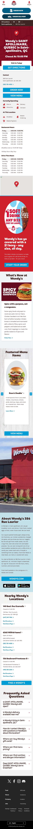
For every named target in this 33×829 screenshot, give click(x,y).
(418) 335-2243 (7, 670)
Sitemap (7, 808)
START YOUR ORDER (16, 265)
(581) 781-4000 (7, 643)
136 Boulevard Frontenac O (15, 658)
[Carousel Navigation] (16, 393)
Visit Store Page (8, 624)
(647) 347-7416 (7, 617)
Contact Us (23, 794)
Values (7, 795)
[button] (16, 184)
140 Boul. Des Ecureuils (13, 606)
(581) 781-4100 (7, 84)
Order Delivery (19, 17)
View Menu (16, 95)
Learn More (9, 411)
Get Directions (16, 67)
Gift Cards (22, 790)
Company (8, 799)
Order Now (18, 11)
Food (6, 790)
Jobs (6, 803)
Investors (22, 799)
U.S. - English (17, 823)
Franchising (23, 803)
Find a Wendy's (16, 682)
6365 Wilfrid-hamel (12, 632)
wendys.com (16, 578)
